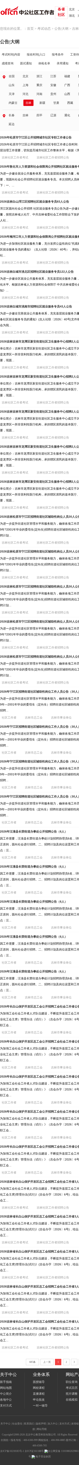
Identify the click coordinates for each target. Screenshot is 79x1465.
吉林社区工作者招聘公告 (53, 157)
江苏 (53, 76)
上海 (25, 85)
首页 (30, 28)
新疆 (42, 102)
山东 (12, 85)
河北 (25, 94)
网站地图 (6, 1387)
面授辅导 (39, 1382)
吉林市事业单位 (61, 717)
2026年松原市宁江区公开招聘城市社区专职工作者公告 (36, 137)
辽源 (53, 115)
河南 (39, 94)
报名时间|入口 (36, 54)
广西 (67, 85)
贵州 (53, 94)
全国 (12, 76)
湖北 (72, 15)
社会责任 (17, 1423)
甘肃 (56, 102)
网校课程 (39, 1387)
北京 (72, 9)
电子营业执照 (43, 1456)
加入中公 (53, 1423)
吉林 (28, 102)
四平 (39, 115)
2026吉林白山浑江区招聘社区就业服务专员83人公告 (34, 201)
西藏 (70, 102)
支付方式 (6, 1405)
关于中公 (5, 1423)
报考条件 (58, 54)
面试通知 (26, 63)
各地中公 (6, 1399)
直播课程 (39, 1393)
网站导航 (42, 1429)
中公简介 (6, 1393)
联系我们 (29, 1423)
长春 (12, 115)
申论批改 (39, 1399)
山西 (67, 94)
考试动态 (44, 28)
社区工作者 (9, 717)
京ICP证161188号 (34, 1451)
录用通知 (62, 63)
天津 (12, 94)
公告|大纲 (61, 28)
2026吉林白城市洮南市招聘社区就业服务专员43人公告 (36, 306)
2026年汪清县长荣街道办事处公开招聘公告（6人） (33, 831)
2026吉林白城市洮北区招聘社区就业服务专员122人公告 (37, 271)
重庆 (39, 85)
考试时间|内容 (11, 54)
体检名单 (44, 63)
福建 (67, 76)
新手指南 (6, 1382)
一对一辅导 (40, 1405)
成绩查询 (7, 63)
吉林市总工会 (34, 717)
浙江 (39, 76)
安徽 (53, 85)
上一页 (47, 1362)
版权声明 (41, 1423)
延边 (12, 124)
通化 (67, 115)
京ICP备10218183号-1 (12, 1451)
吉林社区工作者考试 (15, 157)
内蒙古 (13, 102)
